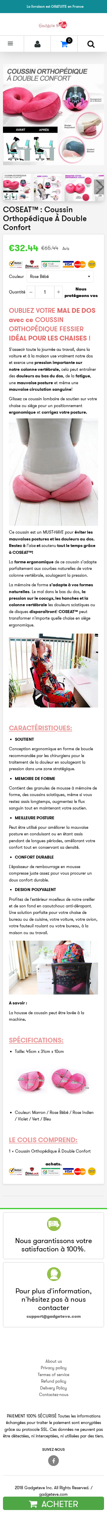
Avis (65, 248)
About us (53, 1361)
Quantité (17, 292)
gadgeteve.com (53, 1494)
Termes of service (53, 1374)
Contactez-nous (53, 1394)
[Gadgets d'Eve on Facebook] (53, 1460)
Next (99, 186)
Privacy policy (54, 1367)
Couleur (16, 276)
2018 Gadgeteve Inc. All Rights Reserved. (52, 1487)
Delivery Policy (53, 1388)
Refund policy (53, 1381)
